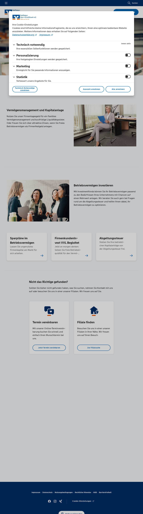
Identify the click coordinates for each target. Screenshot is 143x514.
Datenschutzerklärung (23, 34)
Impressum (45, 34)
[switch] (128, 55)
